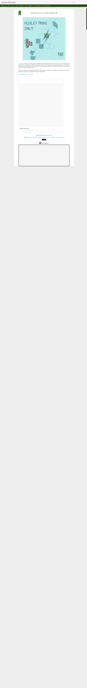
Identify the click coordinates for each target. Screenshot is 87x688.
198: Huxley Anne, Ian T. (24, 74)
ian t (48, 137)
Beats (28, 137)
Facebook (21, 5)
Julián (51, 135)
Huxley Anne (21, 63)
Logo (43, 5)
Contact (16, 5)
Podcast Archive (37, 5)
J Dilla (57, 137)
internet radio (52, 137)
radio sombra (62, 137)
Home (9, 5)
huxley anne (43, 137)
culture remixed (33, 137)
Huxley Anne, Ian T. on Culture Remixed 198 (44, 13)
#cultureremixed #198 (24, 128)
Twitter (26, 5)
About (13, 5)
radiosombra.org (55, 63)
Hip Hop (39, 137)
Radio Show (47, 5)
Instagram (30, 5)
